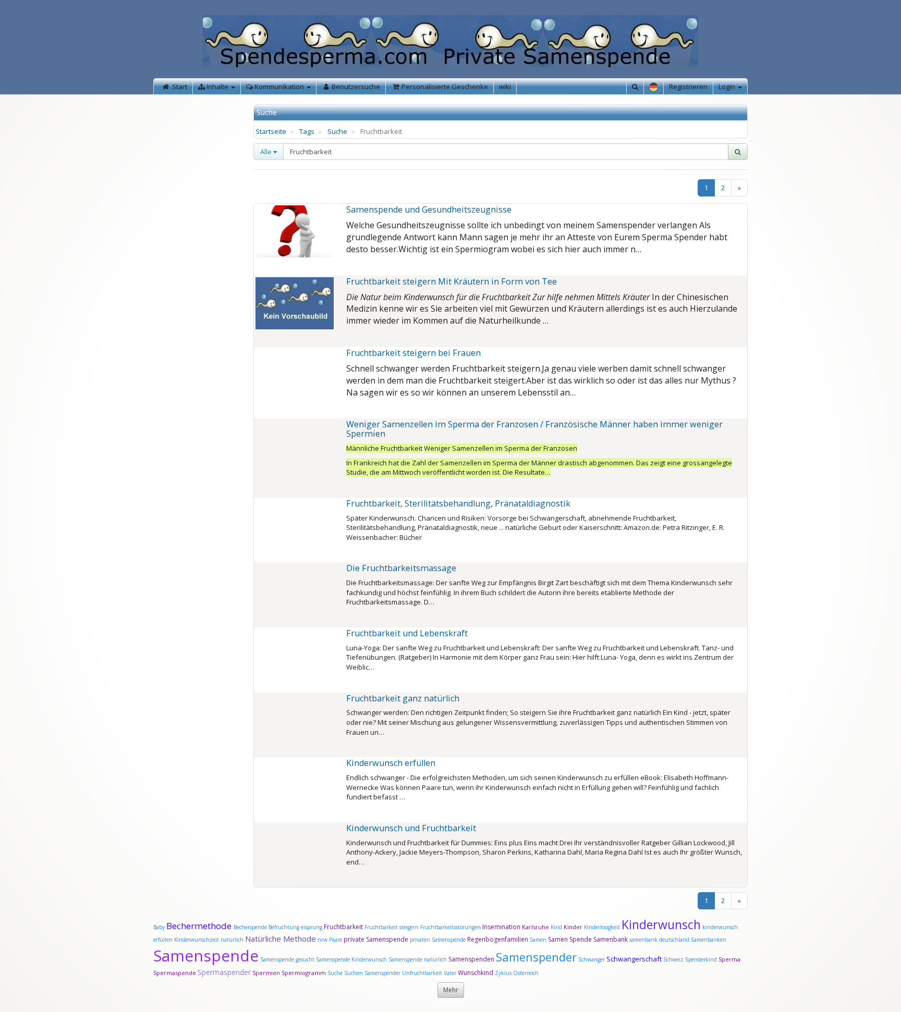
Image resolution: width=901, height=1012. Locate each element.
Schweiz (673, 959)
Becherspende (250, 927)
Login (728, 86)
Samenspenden (471, 959)
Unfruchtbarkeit (423, 973)
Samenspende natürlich (417, 959)
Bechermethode (200, 926)
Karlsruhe (535, 927)
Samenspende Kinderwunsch (351, 959)
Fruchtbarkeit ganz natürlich (402, 698)
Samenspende (206, 955)
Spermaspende (174, 973)
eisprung (311, 927)
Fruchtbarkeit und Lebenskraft (407, 633)
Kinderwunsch (661, 924)
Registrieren (688, 86)
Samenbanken (708, 939)
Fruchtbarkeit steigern (391, 927)
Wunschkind (475, 972)
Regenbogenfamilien (497, 939)
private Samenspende (376, 939)
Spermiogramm (304, 973)
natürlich (232, 939)
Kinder (573, 927)
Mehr (450, 989)
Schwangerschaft (634, 959)
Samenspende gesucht (287, 959)
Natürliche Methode (280, 938)
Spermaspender (224, 972)
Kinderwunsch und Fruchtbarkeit (411, 828)
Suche (337, 131)
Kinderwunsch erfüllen (390, 763)
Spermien (266, 973)
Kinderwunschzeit (196, 939)
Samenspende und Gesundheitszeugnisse (429, 209)
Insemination (501, 926)
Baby (159, 927)
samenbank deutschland (659, 939)
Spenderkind (701, 959)
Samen (539, 939)
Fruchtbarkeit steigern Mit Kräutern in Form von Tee (451, 281)
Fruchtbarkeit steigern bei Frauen (413, 353)
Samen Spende (570, 939)
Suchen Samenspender (372, 973)
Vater (451, 973)
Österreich (526, 973)
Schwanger (591, 959)
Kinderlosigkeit (603, 927)
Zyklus (503, 973)
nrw (322, 939)
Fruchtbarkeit (344, 926)
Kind (557, 927)
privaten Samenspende (438, 939)
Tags (306, 131)
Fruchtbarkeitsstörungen (451, 927)
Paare (336, 939)
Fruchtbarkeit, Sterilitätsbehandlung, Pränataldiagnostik (458, 503)
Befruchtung (284, 927)
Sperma (729, 959)
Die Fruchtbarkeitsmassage (401, 568)
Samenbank (610, 939)
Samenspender (536, 957)
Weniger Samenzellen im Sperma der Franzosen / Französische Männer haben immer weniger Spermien (534, 428)
